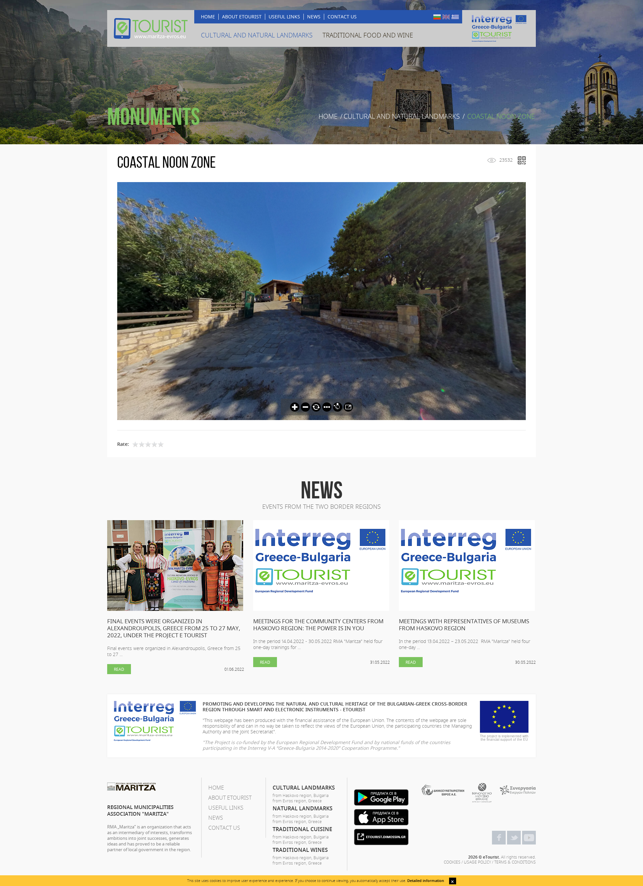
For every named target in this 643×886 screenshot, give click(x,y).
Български (437, 16)
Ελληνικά (455, 16)
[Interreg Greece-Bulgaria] (499, 28)
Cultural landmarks (304, 787)
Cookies (452, 862)
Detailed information (425, 880)
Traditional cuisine (302, 829)
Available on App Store (381, 817)
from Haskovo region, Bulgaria (301, 795)
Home (328, 116)
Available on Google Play (381, 797)
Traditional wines (300, 850)
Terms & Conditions (515, 862)
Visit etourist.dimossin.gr (381, 837)
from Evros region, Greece (297, 800)
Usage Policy (477, 862)
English (446, 16)
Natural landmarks (303, 808)
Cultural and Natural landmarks (402, 116)
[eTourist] (150, 28)
